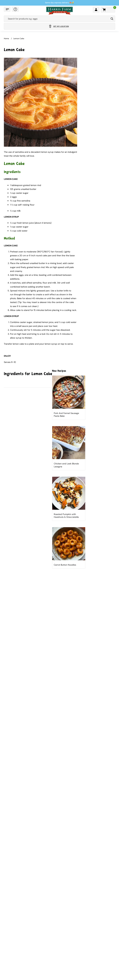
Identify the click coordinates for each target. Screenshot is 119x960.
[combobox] (56, 19)
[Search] (112, 19)
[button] (7, 9)
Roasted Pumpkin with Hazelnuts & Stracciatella (66, 515)
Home (6, 38)
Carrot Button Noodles (65, 564)
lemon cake (18, 38)
